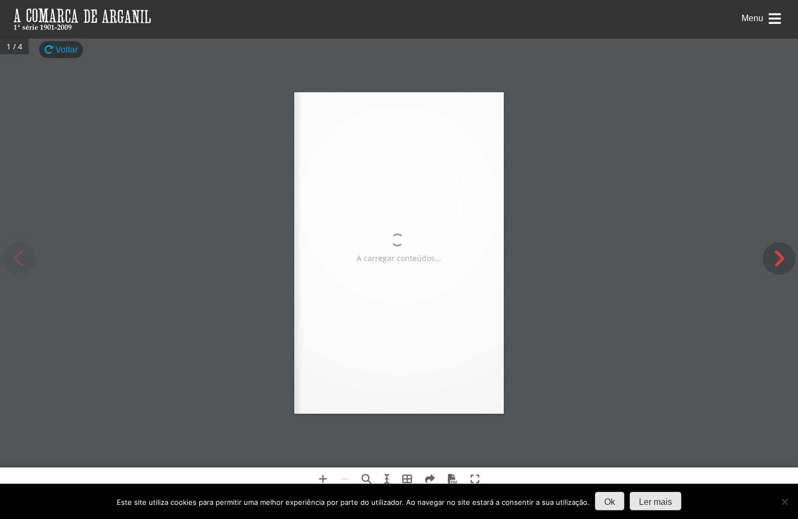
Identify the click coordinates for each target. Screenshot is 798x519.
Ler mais (655, 502)
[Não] (784, 501)
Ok (609, 502)
